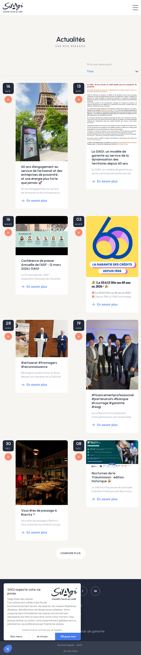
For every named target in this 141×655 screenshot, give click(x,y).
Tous (90, 71)
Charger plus (70, 553)
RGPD (79, 645)
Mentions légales (66, 645)
